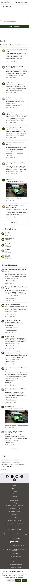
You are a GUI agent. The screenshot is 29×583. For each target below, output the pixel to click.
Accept (24, 580)
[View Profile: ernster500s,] (2, 432)
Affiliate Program (14, 503)
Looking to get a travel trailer (14, 127)
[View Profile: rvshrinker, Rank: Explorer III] (3, 163)
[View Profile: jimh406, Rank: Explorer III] (2, 250)
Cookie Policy (15, 575)
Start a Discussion (14, 26)
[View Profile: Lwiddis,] (2, 407)
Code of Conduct (14, 500)
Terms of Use (16, 561)
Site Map (14, 496)
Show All (3, 469)
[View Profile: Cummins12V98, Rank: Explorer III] (2, 239)
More (24, 44)
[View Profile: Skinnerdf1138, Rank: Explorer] (3, 113)
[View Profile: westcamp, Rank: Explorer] (3, 50)
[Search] (16, 2)
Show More (15, 222)
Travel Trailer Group (7, 6)
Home (14, 485)
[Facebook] (7, 476)
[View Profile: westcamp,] (2, 270)
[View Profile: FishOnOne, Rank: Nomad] (2, 245)
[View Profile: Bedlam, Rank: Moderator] (2, 256)
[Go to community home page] (7, 2)
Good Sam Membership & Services (14, 523)
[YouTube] (17, 476)
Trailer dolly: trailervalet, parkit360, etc (16, 163)
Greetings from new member (14, 98)
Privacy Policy (16, 553)
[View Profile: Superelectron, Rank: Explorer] (3, 98)
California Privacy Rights (15, 556)
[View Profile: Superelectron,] (2, 321)
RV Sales (14, 514)
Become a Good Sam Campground (14, 505)
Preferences (11, 580)
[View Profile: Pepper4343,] (2, 368)
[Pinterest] (14, 479)
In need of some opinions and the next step (15, 143)
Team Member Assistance (16, 567)
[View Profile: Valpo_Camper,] (2, 353)
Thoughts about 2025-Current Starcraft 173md (14, 67)
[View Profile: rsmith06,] (2, 305)
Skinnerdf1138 (9, 120)
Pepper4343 (9, 153)
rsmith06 (8, 90)
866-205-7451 (15, 538)
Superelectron (9, 105)
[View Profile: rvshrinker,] (2, 389)
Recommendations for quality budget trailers (16, 50)
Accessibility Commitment (16, 564)
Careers (15, 545)
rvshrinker (8, 171)
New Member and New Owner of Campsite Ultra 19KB (15, 206)
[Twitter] (12, 476)
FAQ (14, 494)
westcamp (8, 58)
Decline (18, 580)
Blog (10, 545)
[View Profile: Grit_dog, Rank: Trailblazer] (2, 233)
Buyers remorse (10, 113)
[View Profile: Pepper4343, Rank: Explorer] (3, 143)
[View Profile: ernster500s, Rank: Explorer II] (3, 206)
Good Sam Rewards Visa (14, 508)
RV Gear (14, 517)
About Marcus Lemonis (14, 511)
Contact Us (14, 491)
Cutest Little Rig (10, 179)
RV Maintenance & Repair (14, 520)
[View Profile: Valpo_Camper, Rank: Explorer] (3, 128)
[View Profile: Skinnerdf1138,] (2, 337)
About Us (14, 488)
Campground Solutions (14, 525)
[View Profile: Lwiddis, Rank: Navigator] (3, 180)
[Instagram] (21, 476)
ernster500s (9, 214)
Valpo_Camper (9, 135)
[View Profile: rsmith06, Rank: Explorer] (3, 83)
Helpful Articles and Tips (14, 529)
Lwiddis (8, 198)
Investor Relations (16, 559)
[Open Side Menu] (1, 2)
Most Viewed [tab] (18, 44)
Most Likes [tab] (11, 44)
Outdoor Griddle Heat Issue (13, 83)
